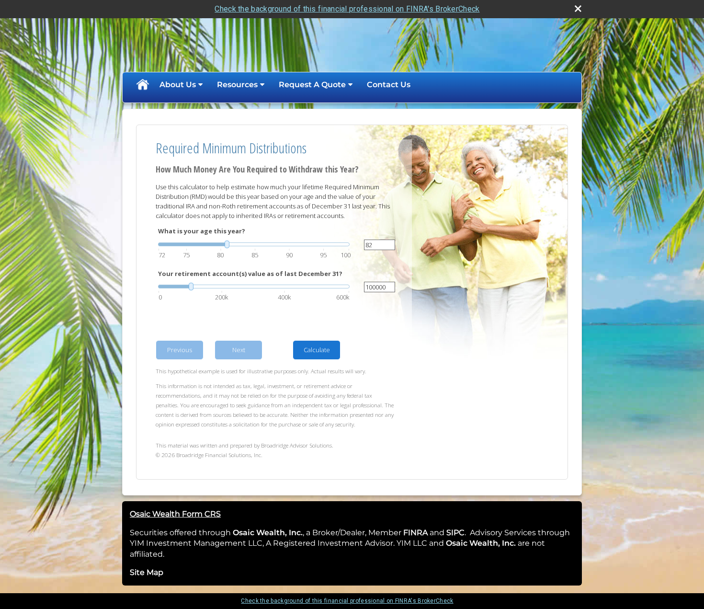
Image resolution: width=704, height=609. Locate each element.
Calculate (317, 349)
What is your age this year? (201, 231)
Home (142, 84)
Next (238, 349)
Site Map (146, 572)
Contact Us (388, 84)
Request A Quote (312, 84)
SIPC (455, 532)
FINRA (414, 532)
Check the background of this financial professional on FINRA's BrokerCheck (347, 8)
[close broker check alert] (578, 8)
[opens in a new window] (429, 532)
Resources (237, 84)
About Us (177, 84)
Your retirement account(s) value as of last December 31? (250, 273)
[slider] (254, 244)
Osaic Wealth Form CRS (175, 513)
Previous (179, 349)
